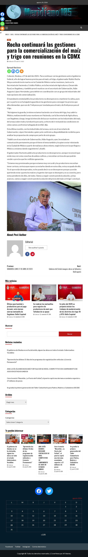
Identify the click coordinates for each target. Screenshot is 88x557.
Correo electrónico (39, 547)
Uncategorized (16, 298)
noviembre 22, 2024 (19, 317)
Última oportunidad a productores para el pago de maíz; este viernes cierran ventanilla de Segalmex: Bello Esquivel (17, 309)
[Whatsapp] (9, 71)
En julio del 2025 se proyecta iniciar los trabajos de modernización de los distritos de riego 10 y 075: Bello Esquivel (70, 309)
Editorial (11, 61)
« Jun (43, 534)
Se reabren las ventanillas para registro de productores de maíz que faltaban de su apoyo (43, 308)
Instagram (26, 547)
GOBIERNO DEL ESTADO (11, 440)
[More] (22, 71)
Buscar (9, 326)
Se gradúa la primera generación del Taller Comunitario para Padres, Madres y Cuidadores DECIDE (43, 388)
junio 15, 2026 (12, 467)
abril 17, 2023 (20, 61)
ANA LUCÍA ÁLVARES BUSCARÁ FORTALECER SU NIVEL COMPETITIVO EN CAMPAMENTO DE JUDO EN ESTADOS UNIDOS (42, 370)
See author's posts (36, 247)
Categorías (9, 418)
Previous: (20, 267)
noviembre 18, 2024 (46, 314)
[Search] (81, 27)
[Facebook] (13, 71)
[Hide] (1, 33)
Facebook (9, 547)
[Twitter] (17, 71)
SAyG (9, 40)
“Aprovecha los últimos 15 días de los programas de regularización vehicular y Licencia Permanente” (39, 361)
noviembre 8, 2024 (72, 317)
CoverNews (55, 553)
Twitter (17, 547)
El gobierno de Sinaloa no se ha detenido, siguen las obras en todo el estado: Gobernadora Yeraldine (40, 351)
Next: (65, 269)
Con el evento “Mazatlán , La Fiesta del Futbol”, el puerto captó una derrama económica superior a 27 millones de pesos (43, 379)
